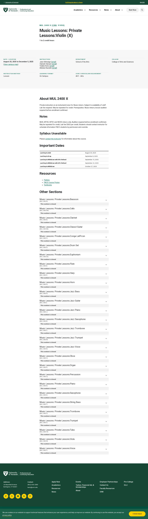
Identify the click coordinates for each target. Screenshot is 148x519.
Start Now (132, 10)
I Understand (137, 514)
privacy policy (6, 515)
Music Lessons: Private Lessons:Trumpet (59, 421)
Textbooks (48, 185)
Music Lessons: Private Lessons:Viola (57, 440)
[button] (142, 10)
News (106, 10)
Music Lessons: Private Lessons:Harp (57, 274)
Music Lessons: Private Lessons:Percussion (60, 375)
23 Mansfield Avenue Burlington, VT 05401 (10, 486)
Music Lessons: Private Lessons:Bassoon (59, 200)
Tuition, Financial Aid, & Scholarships (85, 486)
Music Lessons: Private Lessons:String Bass (60, 403)
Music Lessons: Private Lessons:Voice (57, 449)
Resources (93, 10)
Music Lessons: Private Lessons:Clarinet (58, 219)
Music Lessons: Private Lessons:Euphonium (60, 255)
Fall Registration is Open (74, 2)
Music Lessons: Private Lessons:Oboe (57, 357)
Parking (47, 180)
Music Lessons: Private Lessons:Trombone (60, 412)
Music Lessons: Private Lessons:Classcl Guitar (61, 228)
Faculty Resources (107, 488)
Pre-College (128, 482)
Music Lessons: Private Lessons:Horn (57, 283)
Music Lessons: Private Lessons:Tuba (57, 431)
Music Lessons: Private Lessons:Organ (58, 366)
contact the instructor (53, 139)
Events (78, 482)
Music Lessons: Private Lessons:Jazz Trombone (62, 329)
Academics (78, 10)
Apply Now (56, 482)
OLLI (126, 485)
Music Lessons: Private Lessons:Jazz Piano (60, 311)
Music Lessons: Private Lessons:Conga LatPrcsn (62, 237)
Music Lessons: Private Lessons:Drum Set (59, 246)
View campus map (11, 64)
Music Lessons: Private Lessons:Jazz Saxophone (62, 320)
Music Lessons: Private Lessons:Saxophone (60, 394)
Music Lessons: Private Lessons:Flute (57, 265)
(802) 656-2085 (33, 484)
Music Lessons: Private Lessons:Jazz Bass (60, 292)
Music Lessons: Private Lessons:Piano (57, 384)
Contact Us (104, 485)
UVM (101, 492)
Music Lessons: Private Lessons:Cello (57, 209)
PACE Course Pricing (51, 183)
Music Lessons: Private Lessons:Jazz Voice (60, 348)
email (54, 62)
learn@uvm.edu (33, 487)
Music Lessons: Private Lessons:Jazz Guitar (60, 302)
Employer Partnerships (109, 482)
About (117, 10)
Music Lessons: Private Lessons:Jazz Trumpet (61, 338)
